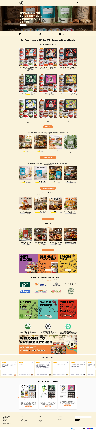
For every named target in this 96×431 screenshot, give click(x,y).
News (40, 417)
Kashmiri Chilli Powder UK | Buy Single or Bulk (40, 243)
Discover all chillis (48, 250)
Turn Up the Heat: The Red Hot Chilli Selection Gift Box (67, 399)
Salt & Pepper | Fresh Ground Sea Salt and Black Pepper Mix (40, 181)
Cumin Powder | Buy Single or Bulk (40, 211)
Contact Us (23, 417)
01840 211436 (5, 421)
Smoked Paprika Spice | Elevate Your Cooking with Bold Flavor (25, 212)
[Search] (71, 3)
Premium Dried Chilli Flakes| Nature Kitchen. (26, 243)
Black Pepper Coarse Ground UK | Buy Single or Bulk (70, 181)
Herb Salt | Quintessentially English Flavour (55, 181)
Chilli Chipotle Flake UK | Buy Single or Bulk (55, 243)
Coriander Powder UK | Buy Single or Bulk (70, 212)
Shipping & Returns (24, 419)
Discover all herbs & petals (48, 157)
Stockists (40, 420)
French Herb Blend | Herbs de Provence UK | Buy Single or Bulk (40, 150)
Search (22, 416)
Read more (28, 406)
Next (78, 397)
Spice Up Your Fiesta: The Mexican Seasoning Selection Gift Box (48, 399)
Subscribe (77, 419)
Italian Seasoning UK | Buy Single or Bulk (26, 150)
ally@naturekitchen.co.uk (7, 423)
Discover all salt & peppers (48, 188)
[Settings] (73, 3)
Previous (18, 397)
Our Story (40, 416)
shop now (28, 269)
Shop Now (23, 25)
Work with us (41, 421)
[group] (28, 69)
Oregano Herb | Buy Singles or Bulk (55, 149)
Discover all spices (48, 219)
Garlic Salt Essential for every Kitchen (25, 181)
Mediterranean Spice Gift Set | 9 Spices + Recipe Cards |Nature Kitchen (28, 119)
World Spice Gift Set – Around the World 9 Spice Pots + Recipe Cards (28, 68)
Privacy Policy (23, 421)
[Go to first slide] (95, 369)
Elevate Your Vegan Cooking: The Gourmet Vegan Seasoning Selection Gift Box (28, 399)
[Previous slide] (1, 369)
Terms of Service (24, 420)
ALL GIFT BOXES (48, 126)
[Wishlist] (74, 3)
